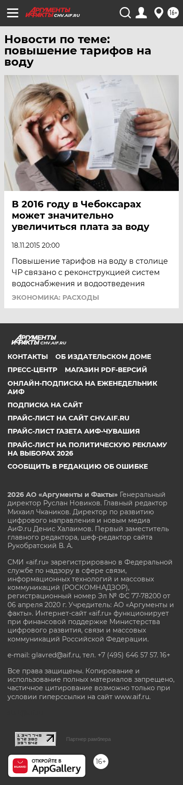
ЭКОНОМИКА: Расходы (55, 297)
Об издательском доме (103, 356)
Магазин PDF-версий (106, 370)
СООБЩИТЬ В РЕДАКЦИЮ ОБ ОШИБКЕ (78, 466)
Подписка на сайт (45, 405)
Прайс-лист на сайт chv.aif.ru (69, 418)
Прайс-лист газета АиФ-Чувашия (74, 431)
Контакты (28, 356)
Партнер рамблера (88, 739)
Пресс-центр (32, 370)
